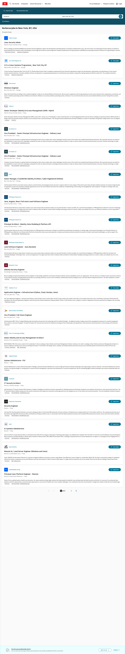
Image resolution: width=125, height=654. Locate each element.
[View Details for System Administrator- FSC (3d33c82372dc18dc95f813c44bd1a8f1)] (62, 362)
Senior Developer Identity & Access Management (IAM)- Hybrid (29, 110)
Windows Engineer (11, 88)
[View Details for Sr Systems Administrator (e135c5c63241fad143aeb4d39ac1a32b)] (62, 430)
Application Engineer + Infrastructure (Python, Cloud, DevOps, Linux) (31, 292)
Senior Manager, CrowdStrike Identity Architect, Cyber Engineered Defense (33, 179)
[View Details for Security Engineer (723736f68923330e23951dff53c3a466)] (62, 408)
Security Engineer (11, 406)
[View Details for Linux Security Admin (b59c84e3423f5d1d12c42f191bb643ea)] (62, 44)
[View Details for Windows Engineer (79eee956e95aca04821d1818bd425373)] (62, 90)
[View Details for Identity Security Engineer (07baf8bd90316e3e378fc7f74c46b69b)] (62, 271)
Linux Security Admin (12, 42)
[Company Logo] (6, 38)
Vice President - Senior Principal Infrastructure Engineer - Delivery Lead (32, 133)
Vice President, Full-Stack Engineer (18, 315)
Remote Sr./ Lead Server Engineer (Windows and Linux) (25, 451)
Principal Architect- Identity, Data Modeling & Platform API (27, 224)
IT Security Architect (12, 383)
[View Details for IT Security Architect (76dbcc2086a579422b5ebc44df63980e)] (62, 385)
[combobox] (29, 16)
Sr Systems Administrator (14, 428)
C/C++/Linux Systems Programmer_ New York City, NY (25, 65)
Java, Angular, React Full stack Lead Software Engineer (26, 201)
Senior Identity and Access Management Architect (24, 338)
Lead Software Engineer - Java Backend (20, 247)
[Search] (120, 16)
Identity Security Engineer (14, 269)
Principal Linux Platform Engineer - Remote (21, 474)
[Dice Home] (4, 3)
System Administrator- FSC (15, 360)
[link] (49, 491)
